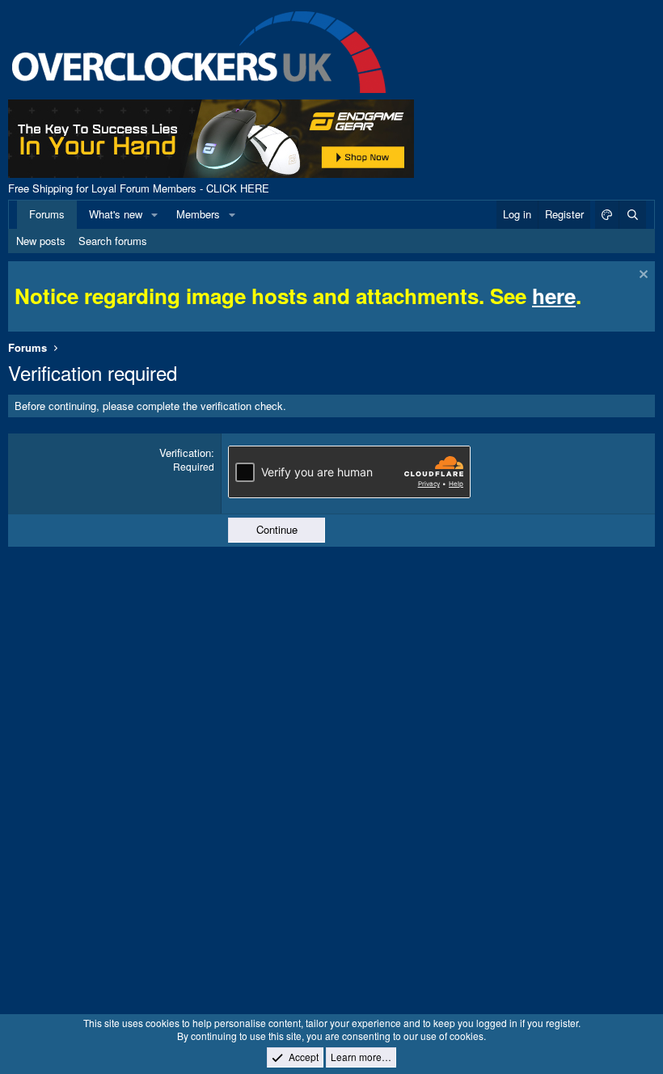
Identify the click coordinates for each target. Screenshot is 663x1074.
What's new (115, 214)
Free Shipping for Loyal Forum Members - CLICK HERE (138, 188)
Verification (185, 452)
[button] (154, 214)
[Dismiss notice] (641, 276)
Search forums (112, 240)
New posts (40, 240)
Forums (47, 214)
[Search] (632, 214)
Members (198, 214)
